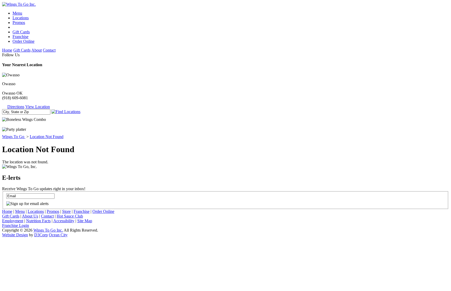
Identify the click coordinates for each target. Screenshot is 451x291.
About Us (30, 216)
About (36, 50)
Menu (17, 13)
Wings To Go (13, 136)
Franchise (20, 36)
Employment (12, 221)
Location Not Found (46, 136)
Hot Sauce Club (70, 216)
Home (7, 50)
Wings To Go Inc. (48, 230)
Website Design (15, 235)
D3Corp (41, 235)
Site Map (84, 221)
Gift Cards (21, 32)
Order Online (23, 41)
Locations (21, 18)
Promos (19, 22)
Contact (49, 50)
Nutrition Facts (38, 221)
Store (66, 211)
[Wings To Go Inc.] (19, 4)
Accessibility (63, 221)
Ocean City (58, 235)
